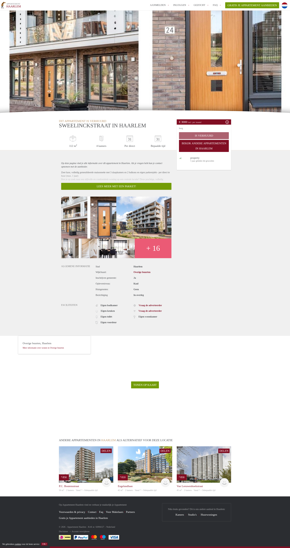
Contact (92, 511)
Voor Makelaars (114, 511)
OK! (44, 544)
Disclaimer (64, 531)
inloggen (179, 5)
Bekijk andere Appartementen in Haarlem (204, 146)
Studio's (192, 514)
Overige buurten (142, 272)
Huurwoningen (209, 514)
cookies (18, 544)
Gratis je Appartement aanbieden (252, 5)
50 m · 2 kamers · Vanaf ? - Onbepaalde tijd (78, 490)
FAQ (215, 5)
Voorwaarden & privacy (72, 511)
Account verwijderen (80, 531)
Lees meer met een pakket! (116, 186)
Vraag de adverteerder (150, 305)
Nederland (110, 527)
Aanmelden (158, 5)
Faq (101, 511)
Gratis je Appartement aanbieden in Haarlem (83, 517)
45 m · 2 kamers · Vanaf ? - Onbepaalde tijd (196, 490)
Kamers (180, 514)
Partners (130, 511)
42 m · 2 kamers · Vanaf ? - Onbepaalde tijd (137, 490)
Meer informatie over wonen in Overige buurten (43, 348)
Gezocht (199, 5)
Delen (106, 450)
